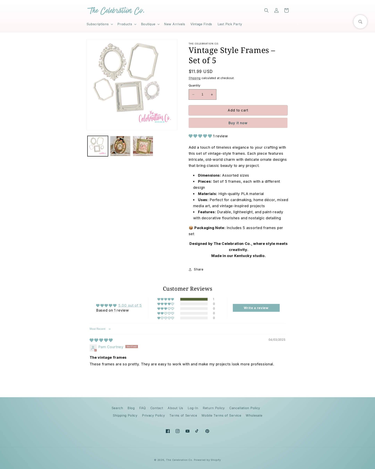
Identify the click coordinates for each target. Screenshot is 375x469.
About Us (175, 408)
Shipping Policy (125, 415)
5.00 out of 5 (130, 305)
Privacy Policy (153, 415)
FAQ (142, 408)
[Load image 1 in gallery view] (98, 146)
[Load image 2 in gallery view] (120, 146)
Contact (156, 408)
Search (117, 408)
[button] (99, 24)
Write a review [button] (256, 308)
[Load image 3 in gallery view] (143, 146)
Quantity (194, 85)
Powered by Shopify (207, 459)
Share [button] (198, 269)
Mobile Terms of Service (221, 415)
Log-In (193, 408)
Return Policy (214, 408)
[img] (101, 340)
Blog (131, 408)
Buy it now (238, 123)
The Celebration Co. (179, 459)
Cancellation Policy (244, 408)
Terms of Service (183, 415)
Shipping (195, 78)
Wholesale (254, 415)
